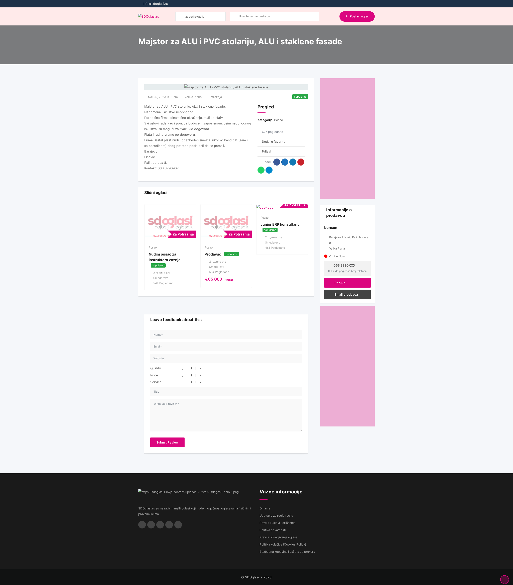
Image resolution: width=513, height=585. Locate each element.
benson (330, 227)
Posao (278, 120)
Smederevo (160, 278)
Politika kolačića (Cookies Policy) (283, 544)
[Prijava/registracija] (334, 16)
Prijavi (266, 151)
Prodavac (213, 254)
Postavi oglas (359, 16)
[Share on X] (284, 162)
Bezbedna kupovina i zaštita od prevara (287, 552)
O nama (265, 508)
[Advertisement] (347, 138)
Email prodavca (346, 294)
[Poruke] (327, 16)
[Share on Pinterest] (300, 162)
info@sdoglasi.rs (155, 4)
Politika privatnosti (273, 530)
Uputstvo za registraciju (276, 515)
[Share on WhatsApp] (261, 170)
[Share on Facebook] (276, 162)
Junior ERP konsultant (280, 224)
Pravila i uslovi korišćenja (277, 523)
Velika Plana (193, 97)
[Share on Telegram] (269, 170)
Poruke (339, 283)
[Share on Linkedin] (292, 162)
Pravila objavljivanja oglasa (278, 537)
